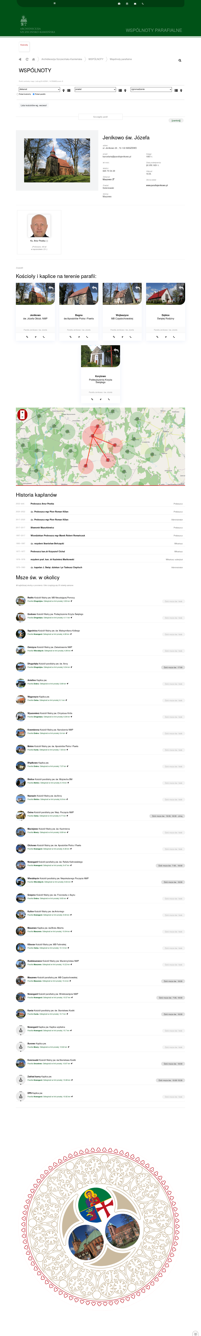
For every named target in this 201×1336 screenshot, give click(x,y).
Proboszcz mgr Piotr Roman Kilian (49, 511)
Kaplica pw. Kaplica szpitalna (46, 1026)
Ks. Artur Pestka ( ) (39, 244)
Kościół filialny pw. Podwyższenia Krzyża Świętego (55, 614)
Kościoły (24, 44)
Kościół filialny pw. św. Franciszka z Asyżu (51, 894)
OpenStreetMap (172, 484)
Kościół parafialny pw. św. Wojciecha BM (50, 779)
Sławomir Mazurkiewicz (42, 527)
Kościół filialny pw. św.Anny (45, 795)
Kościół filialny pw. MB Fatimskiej (47, 944)
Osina (36, 700)
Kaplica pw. (37, 680)
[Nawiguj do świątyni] (35, 336)
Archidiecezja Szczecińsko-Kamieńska (58, 23)
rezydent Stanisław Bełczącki (47, 543)
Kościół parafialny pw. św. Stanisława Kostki (51, 1010)
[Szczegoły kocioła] (52, 286)
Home (33, 59)
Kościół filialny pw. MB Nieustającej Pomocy (51, 597)
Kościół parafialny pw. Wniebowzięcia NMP (53, 993)
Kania (36, 750)
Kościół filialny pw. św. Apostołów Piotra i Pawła (53, 746)
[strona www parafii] (27, 336)
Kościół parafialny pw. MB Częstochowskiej (52, 977)
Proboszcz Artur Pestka (42, 503)
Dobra (36, 683)
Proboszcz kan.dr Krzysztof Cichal (48, 551)
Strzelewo (38, 1063)
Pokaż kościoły (25, 94)
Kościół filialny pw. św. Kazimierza (49, 828)
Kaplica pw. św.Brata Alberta (46, 927)
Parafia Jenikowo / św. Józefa (35, 330)
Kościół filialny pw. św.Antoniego (46, 911)
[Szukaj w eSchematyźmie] (180, 60)
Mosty (36, 832)
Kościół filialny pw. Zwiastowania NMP (50, 647)
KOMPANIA (180, 484)
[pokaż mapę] (64, 90)
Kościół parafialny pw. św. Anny (48, 663)
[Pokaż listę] (68, 90)
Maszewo (107, 179)
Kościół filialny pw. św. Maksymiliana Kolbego (54, 630)
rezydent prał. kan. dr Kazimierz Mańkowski (52, 559)
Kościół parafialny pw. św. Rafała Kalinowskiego (55, 861)
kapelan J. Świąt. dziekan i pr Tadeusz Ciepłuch (56, 567)
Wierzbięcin (38, 650)
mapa (100, 446)
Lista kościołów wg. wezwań (34, 105)
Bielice (36, 783)
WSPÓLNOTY (95, 59)
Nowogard (38, 634)
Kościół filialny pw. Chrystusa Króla (50, 713)
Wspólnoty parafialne (121, 59)
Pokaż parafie (40, 94)
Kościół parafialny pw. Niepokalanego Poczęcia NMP (58, 878)
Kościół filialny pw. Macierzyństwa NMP (53, 960)
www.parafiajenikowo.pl (157, 185)
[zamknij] (176, 120)
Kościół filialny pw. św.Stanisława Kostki (52, 1059)
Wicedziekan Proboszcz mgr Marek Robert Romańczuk (58, 535)
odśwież (27, 59)
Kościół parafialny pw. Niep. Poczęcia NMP (51, 812)
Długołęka (38, 601)
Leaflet (162, 484)
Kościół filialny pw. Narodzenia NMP (50, 729)
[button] (97, 426)
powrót (20, 59)
